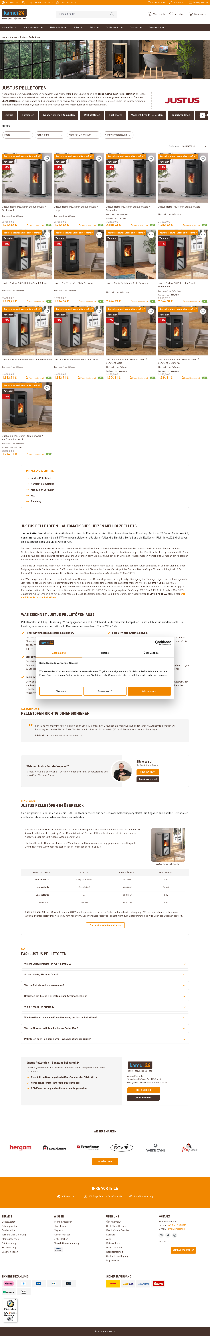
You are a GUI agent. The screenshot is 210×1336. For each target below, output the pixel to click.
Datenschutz (113, 1243)
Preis (7, 135)
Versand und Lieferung (14, 1235)
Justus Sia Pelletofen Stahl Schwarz (73, 283)
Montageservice (10, 1239)
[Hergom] (20, 1147)
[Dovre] (122, 1147)
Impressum (112, 1260)
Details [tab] (105, 652)
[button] (42, 872)
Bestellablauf (9, 1222)
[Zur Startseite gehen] (14, 14)
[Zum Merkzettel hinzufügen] (47, 159)
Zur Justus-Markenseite (103, 925)
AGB (108, 1239)
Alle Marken (105, 1161)
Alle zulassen (149, 691)
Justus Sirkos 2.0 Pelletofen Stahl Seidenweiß (27, 359)
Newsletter (164, 1241)
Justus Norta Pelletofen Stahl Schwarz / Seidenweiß (24, 209)
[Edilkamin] (54, 1147)
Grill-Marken (61, 1239)
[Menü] (15, 1300)
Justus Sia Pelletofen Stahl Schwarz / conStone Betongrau (178, 361)
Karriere (110, 1235)
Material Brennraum (80, 135)
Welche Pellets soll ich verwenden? (44, 985)
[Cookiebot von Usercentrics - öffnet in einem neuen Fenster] (157, 642)
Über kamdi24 (113, 1222)
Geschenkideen (10, 1252)
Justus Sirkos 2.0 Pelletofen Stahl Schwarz (25, 283)
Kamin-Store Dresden (117, 1230)
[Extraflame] (88, 1147)
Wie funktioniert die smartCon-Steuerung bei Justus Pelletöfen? (60, 1018)
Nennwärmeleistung (116, 135)
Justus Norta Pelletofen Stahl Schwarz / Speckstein (128, 209)
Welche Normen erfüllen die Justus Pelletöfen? (51, 1028)
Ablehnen (61, 691)
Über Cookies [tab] (151, 652)
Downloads (60, 1226)
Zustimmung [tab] (59, 652)
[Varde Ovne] (155, 1147)
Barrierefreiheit (114, 1252)
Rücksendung (9, 1243)
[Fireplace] (189, 1147)
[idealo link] (79, 1249)
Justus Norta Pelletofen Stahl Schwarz (179, 207)
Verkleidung (43, 135)
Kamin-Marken (62, 1235)
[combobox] (81, 14)
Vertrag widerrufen (183, 1250)
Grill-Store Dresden (116, 1226)
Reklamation (9, 1230)
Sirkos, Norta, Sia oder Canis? (41, 975)
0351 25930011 (148, 772)
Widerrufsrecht (114, 1248)
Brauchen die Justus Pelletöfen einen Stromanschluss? (55, 996)
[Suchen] (111, 14)
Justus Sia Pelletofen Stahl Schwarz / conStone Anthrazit (22, 438)
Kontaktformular (167, 1221)
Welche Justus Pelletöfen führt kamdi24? (47, 964)
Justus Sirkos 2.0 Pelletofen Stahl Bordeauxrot (176, 285)
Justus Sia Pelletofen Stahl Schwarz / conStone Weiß (126, 361)
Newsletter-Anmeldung (66, 1243)
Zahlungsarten (10, 1226)
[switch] (10, 1319)
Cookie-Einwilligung (117, 1256)
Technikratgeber (63, 1222)
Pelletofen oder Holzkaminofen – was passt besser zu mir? (57, 1039)
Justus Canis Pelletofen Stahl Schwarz (127, 283)
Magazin (58, 1230)
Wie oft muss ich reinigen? (39, 1007)
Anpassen (103, 691)
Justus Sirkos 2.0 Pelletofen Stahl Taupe (76, 359)
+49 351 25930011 (177, 1225)
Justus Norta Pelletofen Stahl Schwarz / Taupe (76, 209)
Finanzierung (9, 1248)
